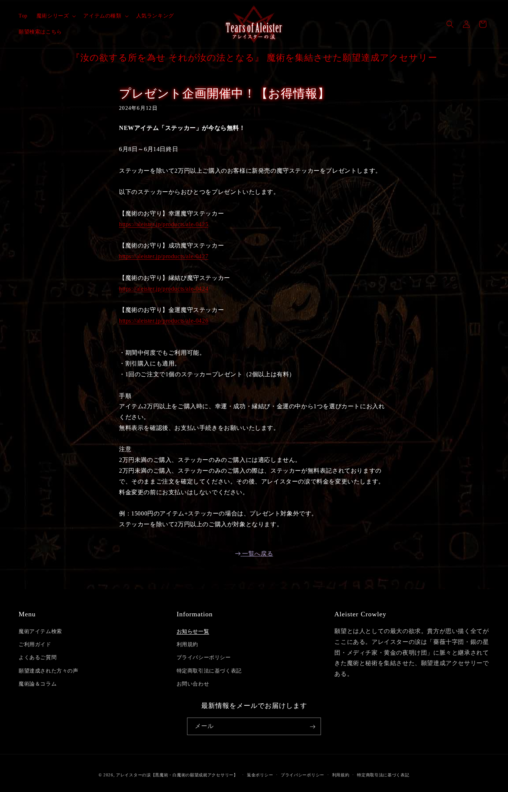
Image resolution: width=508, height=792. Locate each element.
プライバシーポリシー (204, 658)
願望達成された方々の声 (48, 671)
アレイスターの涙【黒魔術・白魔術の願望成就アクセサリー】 (177, 775)
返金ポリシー (260, 774)
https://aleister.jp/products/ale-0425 (163, 224)
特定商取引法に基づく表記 (209, 671)
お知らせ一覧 (193, 631)
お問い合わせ (193, 684)
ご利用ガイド (35, 644)
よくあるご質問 (38, 658)
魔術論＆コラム (38, 684)
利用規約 (187, 644)
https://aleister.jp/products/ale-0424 (163, 288)
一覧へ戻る (257, 553)
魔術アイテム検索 (40, 631)
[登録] (312, 726)
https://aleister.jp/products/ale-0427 (163, 256)
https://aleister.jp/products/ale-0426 (163, 320)
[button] (55, 16)
